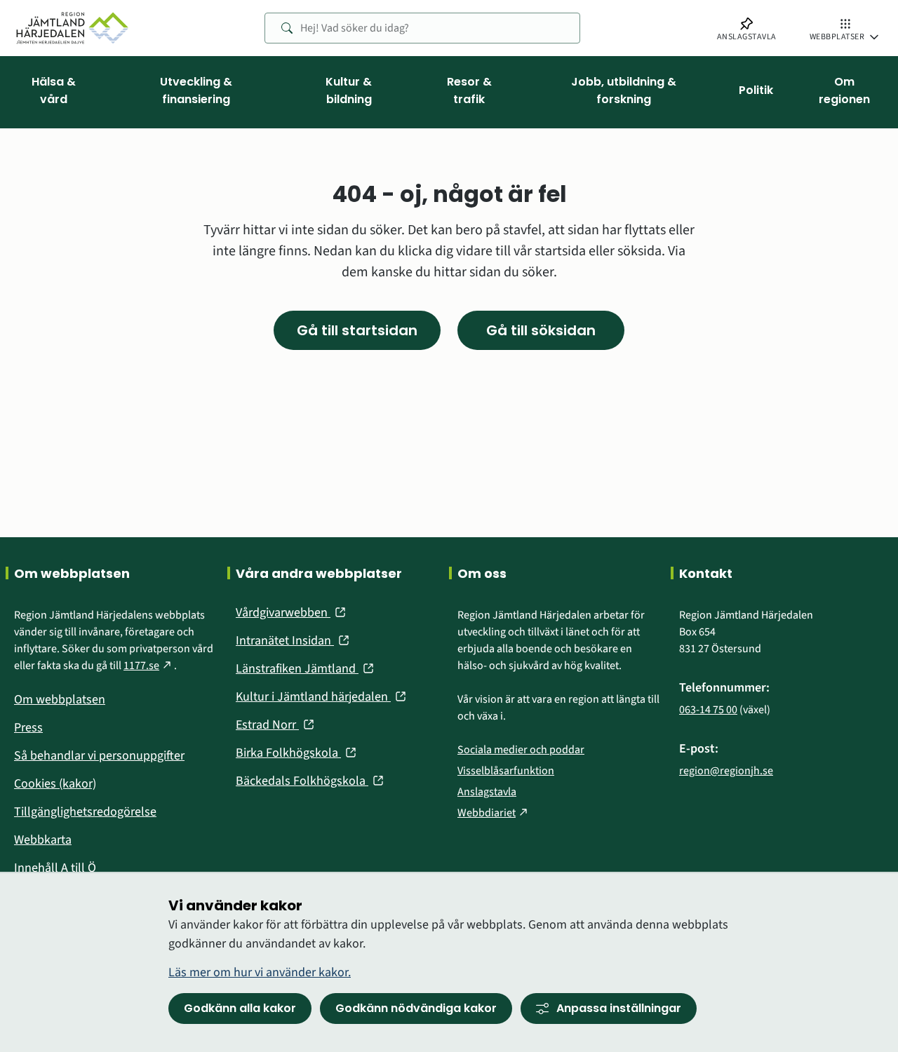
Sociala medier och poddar (520, 749)
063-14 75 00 (708, 709)
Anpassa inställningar (618, 1008)
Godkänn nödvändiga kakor (416, 1008)
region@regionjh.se (726, 770)
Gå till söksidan (541, 330)
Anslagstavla (486, 792)
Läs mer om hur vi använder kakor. (259, 972)
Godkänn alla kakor (240, 1008)
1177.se (148, 665)
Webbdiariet (493, 813)
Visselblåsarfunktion (505, 770)
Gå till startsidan (357, 330)
